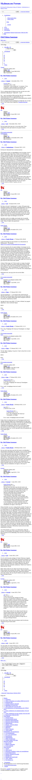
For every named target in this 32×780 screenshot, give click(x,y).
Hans (2, 278)
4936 (8, 112)
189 (8, 136)
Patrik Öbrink (4, 225)
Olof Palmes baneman (9, 37)
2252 (8, 366)
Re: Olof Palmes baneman (9, 75)
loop (2, 363)
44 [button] (4, 55)
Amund (2, 67)
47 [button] (4, 59)
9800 (8, 70)
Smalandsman (4, 133)
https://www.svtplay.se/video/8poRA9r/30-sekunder (13, 244)
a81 (1, 110)
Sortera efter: (16, 663)
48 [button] (4, 60)
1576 (8, 471)
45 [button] (4, 56)
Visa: (3, 663)
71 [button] (4, 63)
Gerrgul (5, 83)
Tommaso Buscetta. (23, 102)
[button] (7, 47)
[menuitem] (11, 18)
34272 (8, 281)
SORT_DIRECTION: (7, 665)
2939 (8, 228)
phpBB (8, 769)
